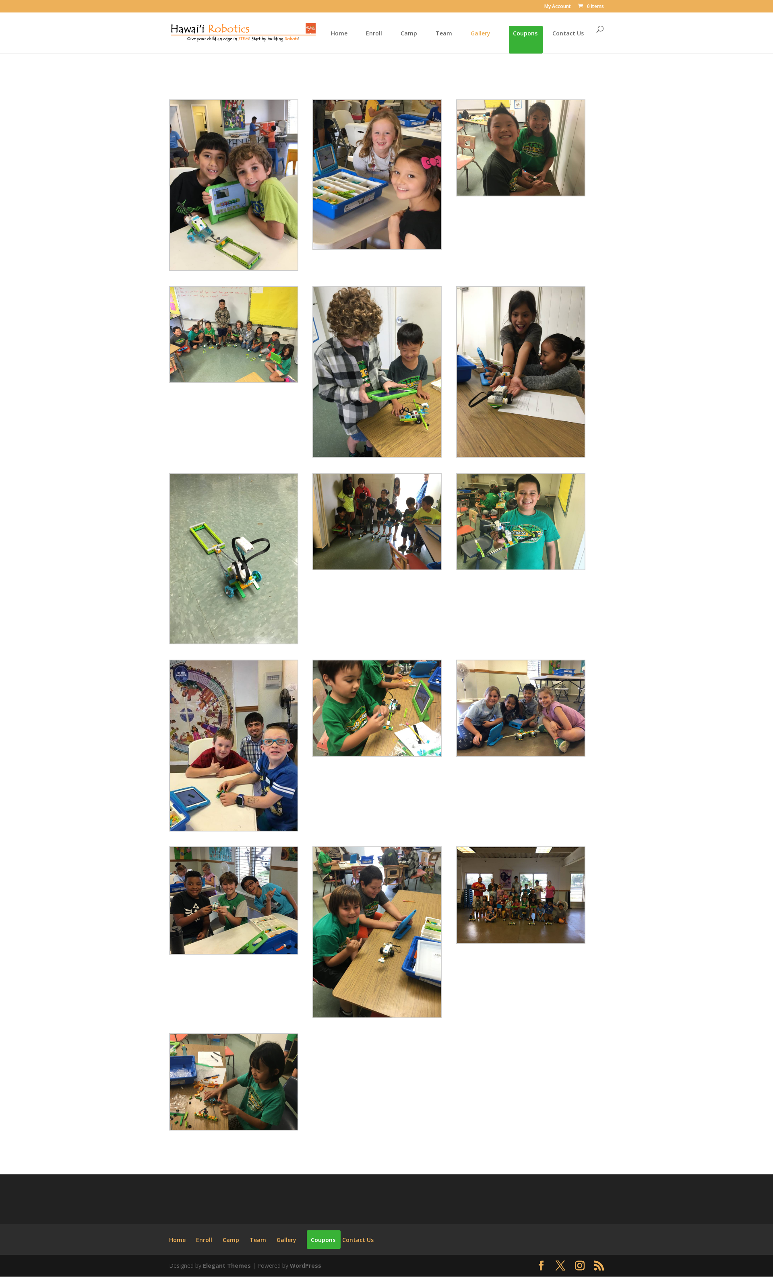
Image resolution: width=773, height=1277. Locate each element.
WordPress (305, 1265)
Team (444, 34)
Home (339, 34)
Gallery (480, 34)
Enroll (374, 34)
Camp (409, 34)
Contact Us (568, 34)
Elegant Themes (227, 1265)
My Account (557, 7)
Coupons (525, 34)
